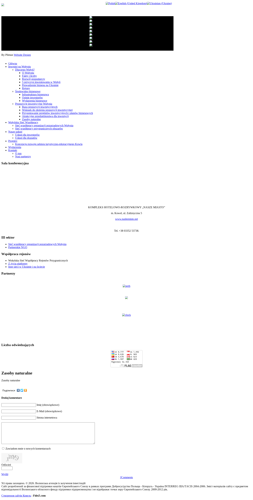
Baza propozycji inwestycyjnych (39, 106)
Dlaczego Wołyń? (25, 69)
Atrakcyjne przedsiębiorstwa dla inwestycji (45, 116)
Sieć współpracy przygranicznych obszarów (39, 128)
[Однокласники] (25, 390)
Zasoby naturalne (31, 119)
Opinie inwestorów (32, 97)
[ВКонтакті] (18, 390)
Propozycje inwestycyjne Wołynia (33, 103)
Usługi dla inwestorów (27, 134)
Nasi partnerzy (23, 156)
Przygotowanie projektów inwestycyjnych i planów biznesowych (57, 113)
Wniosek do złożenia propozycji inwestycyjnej (47, 110)
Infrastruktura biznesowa (35, 94)
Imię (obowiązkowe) (48, 404)
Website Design (22, 54)
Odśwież (6, 464)
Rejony (26, 88)
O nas (18, 153)
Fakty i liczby (29, 75)
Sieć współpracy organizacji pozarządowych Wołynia (44, 125)
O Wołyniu (28, 72)
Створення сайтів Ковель (16, 495)
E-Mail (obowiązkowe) (49, 411)
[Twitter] (22, 390)
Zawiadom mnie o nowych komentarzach (28, 448)
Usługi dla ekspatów (26, 137)
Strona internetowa (47, 417)
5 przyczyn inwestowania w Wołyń (41, 82)
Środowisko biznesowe (27, 91)
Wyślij (4, 474)
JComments (126, 477)
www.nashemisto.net (126, 219)
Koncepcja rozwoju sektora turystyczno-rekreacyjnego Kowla (48, 144)
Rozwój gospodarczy (33, 79)
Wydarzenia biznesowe (34, 100)
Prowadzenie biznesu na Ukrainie (40, 85)
